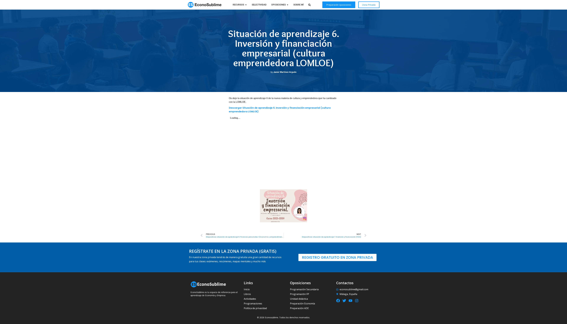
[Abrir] (313, 4)
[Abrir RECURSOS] (246, 4)
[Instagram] (357, 300)
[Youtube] (350, 300)
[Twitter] (344, 300)
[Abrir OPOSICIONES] (287, 4)
